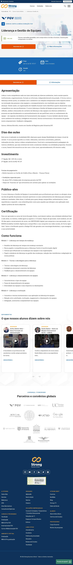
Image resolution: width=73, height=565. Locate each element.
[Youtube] (30, 472)
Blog (51, 500)
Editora (28, 522)
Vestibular (4, 517)
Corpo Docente (54, 524)
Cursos (32, 6)
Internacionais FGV (7, 525)
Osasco (28, 503)
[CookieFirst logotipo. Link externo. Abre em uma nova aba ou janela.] (2, 549)
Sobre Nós (4, 494)
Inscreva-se (17, 46)
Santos (28, 500)
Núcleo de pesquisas (56, 527)
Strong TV (53, 503)
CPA (2, 503)
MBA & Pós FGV (6, 523)
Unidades (40, 6)
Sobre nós (48, 6)
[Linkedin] (39, 472)
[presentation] (33, 376)
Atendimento (30, 530)
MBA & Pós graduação (8, 539)
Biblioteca (4, 500)
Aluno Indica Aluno (55, 514)
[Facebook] (34, 472)
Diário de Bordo (54, 506)
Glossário (28, 539)
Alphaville (28, 494)
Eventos (52, 494)
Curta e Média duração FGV (9, 528)
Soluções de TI (30, 516)
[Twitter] (43, 472)
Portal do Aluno (67, 1)
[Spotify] (48, 472)
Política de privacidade (32, 536)
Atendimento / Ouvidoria (8, 1)
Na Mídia (52, 497)
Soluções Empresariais (56, 1)
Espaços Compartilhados (33, 519)
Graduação (4, 519)
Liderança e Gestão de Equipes (33, 11)
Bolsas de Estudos (31, 542)
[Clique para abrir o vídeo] (15, 341)
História (3, 497)
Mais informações (55, 46)
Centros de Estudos (56, 517)
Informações (55, 82)
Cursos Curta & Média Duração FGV (18, 11)
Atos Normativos (6, 506)
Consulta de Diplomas (8, 509)
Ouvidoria (28, 533)
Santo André (29, 497)
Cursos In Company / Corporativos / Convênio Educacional (36, 512)
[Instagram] (25, 472)
